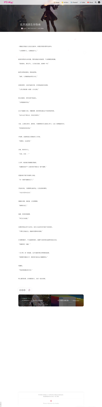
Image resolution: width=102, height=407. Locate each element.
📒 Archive (65, 2)
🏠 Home (56, 2)
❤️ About (90, 2)
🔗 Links (82, 2)
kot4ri (25, 28)
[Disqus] (51, 328)
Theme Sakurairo (48, 403)
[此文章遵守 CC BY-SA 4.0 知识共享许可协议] (22, 290)
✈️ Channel (74, 2)
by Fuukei (56, 403)
